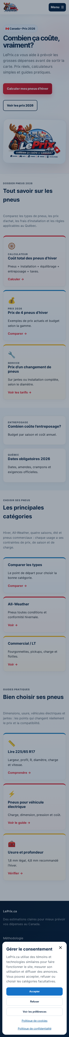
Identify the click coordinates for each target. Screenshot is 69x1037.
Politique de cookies (35, 1020)
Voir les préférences (34, 1011)
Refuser (34, 1001)
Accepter (34, 991)
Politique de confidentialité (34, 1028)
